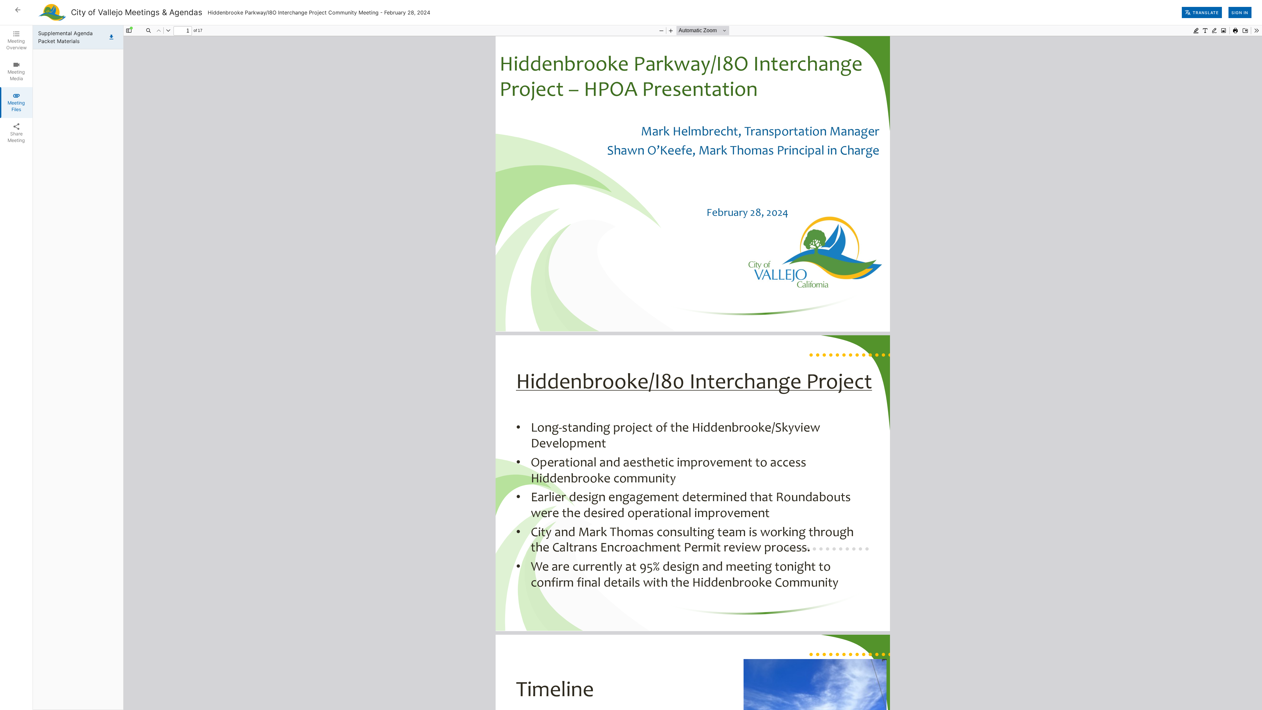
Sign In (1239, 12)
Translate (1206, 12)
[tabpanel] (647, 367)
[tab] (16, 40)
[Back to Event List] (18, 10)
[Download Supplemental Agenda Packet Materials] (111, 37)
